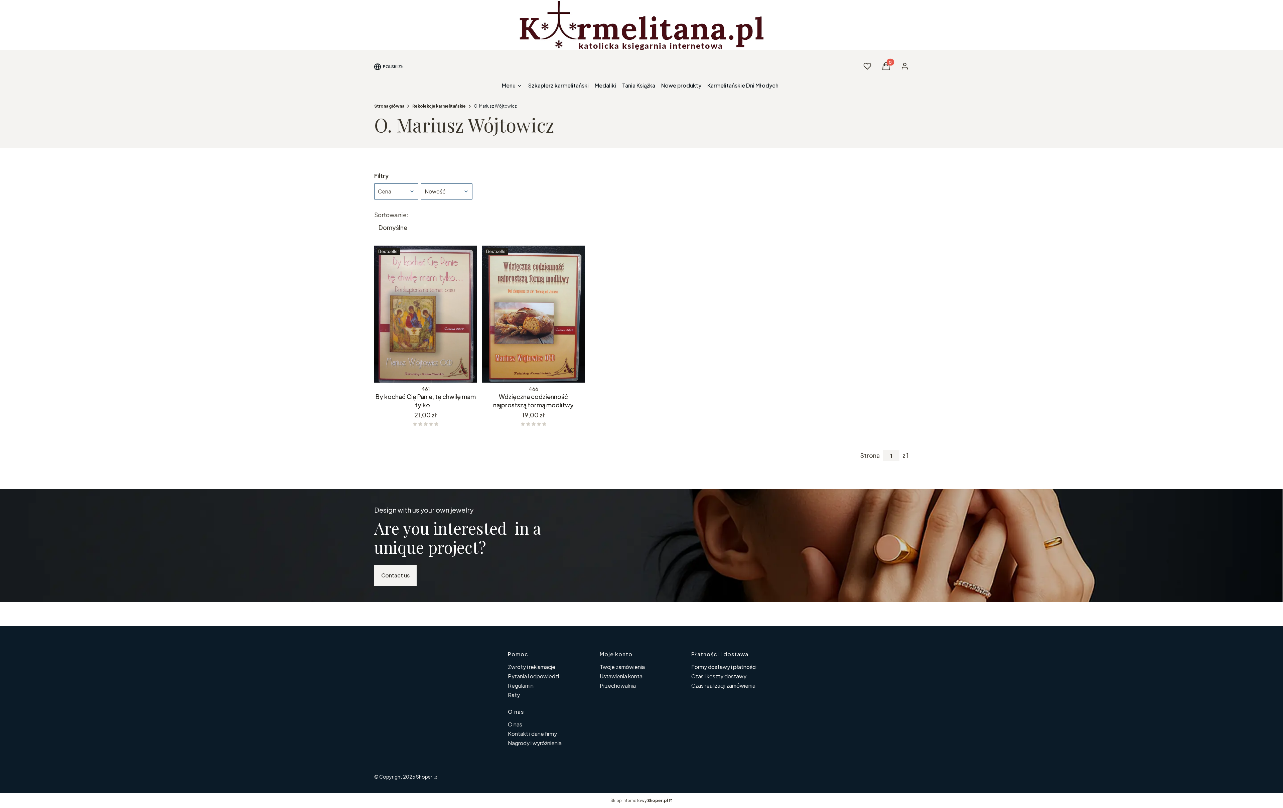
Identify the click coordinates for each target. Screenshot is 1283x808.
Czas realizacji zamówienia (723, 685)
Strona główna (389, 106)
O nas (515, 724)
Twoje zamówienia (622, 666)
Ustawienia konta (621, 676)
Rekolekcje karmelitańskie (439, 106)
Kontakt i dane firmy (532, 733)
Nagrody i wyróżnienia (535, 743)
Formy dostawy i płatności (723, 666)
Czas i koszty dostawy (718, 676)
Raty (514, 694)
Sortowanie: (391, 215)
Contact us (395, 575)
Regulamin (521, 685)
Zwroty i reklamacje (531, 666)
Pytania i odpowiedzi (533, 676)
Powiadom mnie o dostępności (416, 370)
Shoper (424, 777)
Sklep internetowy (639, 800)
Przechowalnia (618, 685)
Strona (870, 455)
